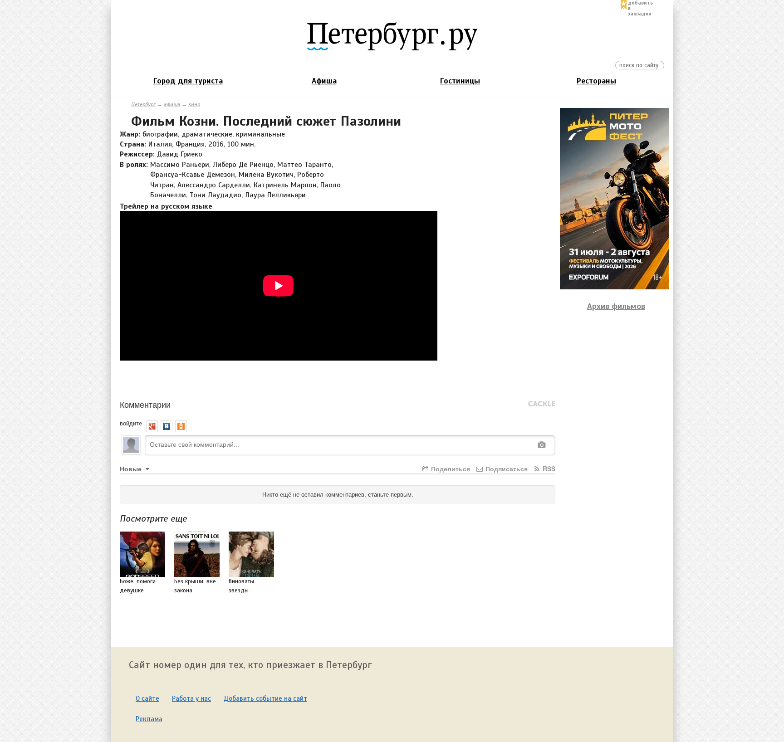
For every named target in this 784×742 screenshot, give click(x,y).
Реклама (149, 719)
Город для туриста (188, 81)
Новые (131, 468)
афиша (172, 104)
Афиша (324, 81)
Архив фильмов (616, 306)
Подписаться (506, 468)
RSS (548, 468)
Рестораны (596, 81)
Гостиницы (460, 81)
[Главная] (392, 35)
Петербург (143, 104)
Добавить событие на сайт (265, 698)
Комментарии (145, 404)
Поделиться (449, 468)
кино (194, 104)
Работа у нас (191, 698)
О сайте (147, 698)
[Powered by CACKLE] (541, 404)
